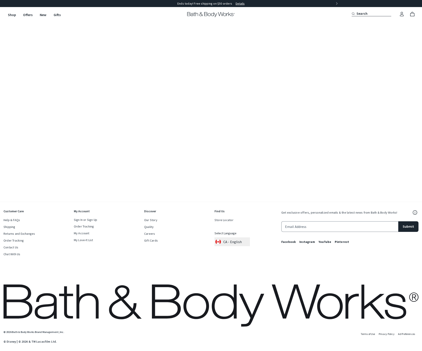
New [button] (43, 15)
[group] (211, 3)
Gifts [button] (57, 15)
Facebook (288, 242)
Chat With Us (12, 254)
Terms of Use (368, 334)
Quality (149, 227)
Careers (149, 234)
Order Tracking (14, 240)
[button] (353, 13)
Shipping (9, 227)
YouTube (324, 242)
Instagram (307, 242)
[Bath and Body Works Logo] (211, 14)
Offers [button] (28, 15)
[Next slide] (336, 3)
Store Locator (224, 220)
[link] (401, 14)
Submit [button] (408, 226)
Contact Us (11, 247)
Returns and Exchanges (19, 234)
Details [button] (240, 3)
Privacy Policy (387, 334)
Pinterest (342, 242)
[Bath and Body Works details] (414, 212)
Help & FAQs (12, 220)
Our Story (150, 220)
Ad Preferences (406, 334)
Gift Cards (151, 240)
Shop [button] (12, 15)
